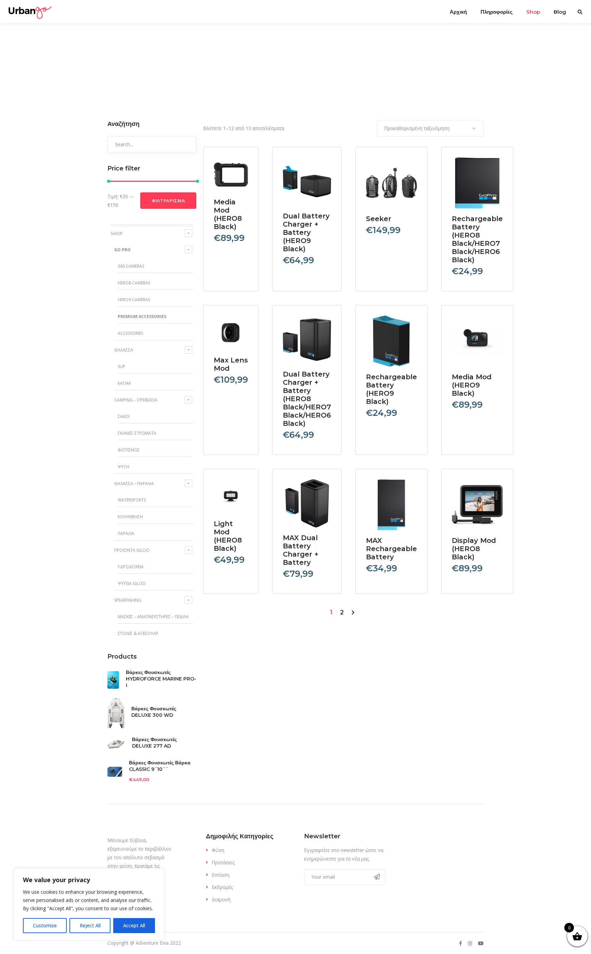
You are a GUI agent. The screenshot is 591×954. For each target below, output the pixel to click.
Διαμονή (221, 899)
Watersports (132, 500)
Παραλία (126, 533)
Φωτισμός (129, 450)
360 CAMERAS (131, 266)
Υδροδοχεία (131, 567)
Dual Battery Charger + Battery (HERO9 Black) (306, 232)
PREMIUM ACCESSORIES (142, 316)
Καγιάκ (124, 383)
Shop (117, 233)
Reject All (90, 925)
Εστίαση (220, 875)
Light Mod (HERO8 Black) (228, 536)
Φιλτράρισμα (168, 201)
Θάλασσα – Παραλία (134, 483)
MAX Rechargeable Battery (391, 548)
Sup (121, 366)
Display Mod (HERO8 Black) (474, 548)
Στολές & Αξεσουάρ (138, 633)
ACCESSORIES (130, 333)
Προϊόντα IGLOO (131, 550)
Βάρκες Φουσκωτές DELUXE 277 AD (154, 742)
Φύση (218, 850)
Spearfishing (127, 600)
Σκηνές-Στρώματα (137, 433)
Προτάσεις (223, 862)
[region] (89, 904)
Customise (45, 925)
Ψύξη (123, 467)
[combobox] (430, 128)
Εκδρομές (222, 887)
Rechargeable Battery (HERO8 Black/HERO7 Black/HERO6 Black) (477, 239)
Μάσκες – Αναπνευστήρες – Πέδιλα (153, 617)
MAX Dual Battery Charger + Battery (300, 550)
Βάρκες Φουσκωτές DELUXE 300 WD (153, 711)
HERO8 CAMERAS (134, 283)
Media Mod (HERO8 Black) (228, 214)
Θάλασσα (123, 350)
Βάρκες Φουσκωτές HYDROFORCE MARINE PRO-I (161, 678)
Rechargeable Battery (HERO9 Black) (391, 389)
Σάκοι (124, 416)
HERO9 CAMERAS (134, 300)
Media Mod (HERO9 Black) (471, 385)
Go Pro (122, 250)
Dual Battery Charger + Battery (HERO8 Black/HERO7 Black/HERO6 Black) (307, 399)
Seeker (378, 219)
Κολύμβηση (130, 517)
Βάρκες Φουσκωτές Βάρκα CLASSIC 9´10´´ (160, 766)
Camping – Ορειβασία (135, 400)
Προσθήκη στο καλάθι (233, 178)
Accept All (134, 925)
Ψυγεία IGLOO (132, 583)
